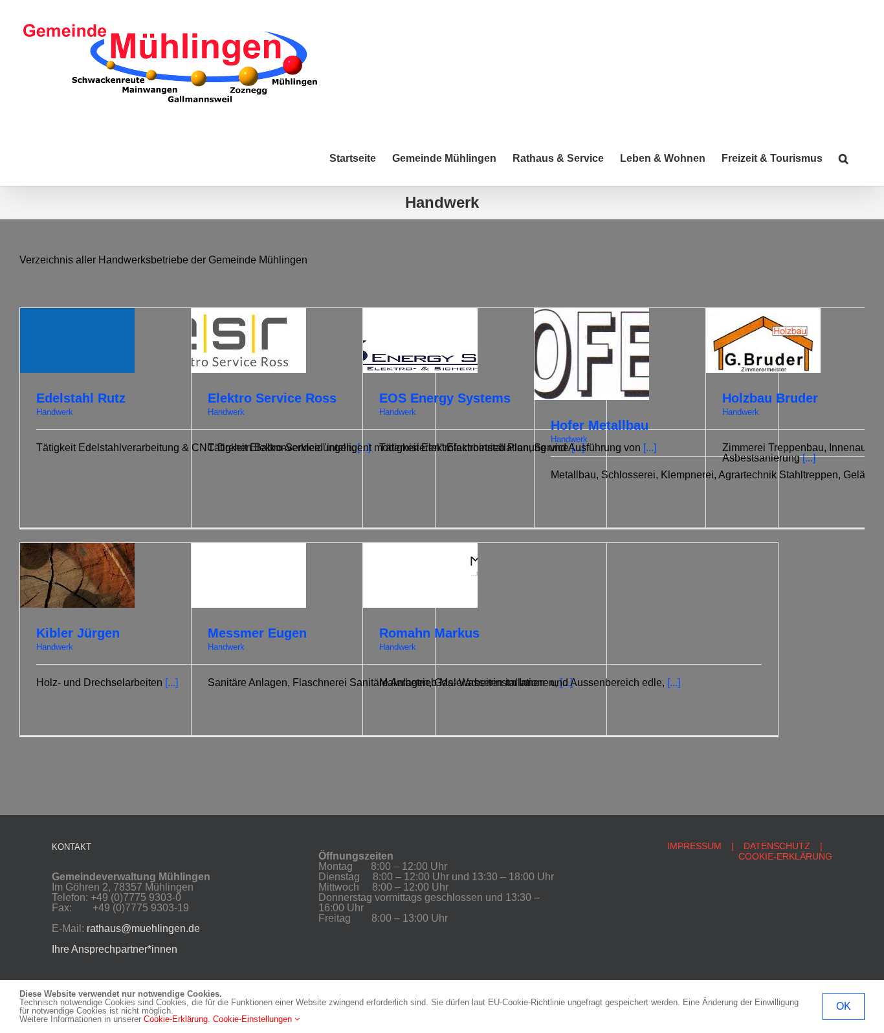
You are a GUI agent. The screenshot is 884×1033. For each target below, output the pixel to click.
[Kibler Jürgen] (77, 547)
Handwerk (54, 412)
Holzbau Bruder (770, 398)
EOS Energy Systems (445, 398)
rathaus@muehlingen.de (143, 928)
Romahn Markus (429, 633)
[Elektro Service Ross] (249, 312)
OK (843, 1006)
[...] (808, 457)
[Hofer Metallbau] (592, 312)
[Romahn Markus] (420, 547)
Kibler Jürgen (78, 633)
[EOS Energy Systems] (420, 312)
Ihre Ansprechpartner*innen (114, 949)
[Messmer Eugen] (249, 547)
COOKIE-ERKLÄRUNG (785, 856)
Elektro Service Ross (272, 398)
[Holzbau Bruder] (763, 312)
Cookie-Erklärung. (177, 1019)
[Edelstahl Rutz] (77, 312)
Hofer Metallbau (599, 425)
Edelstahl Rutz (81, 398)
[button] (843, 158)
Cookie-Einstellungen (253, 1019)
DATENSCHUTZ (777, 845)
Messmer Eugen (257, 633)
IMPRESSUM (694, 845)
